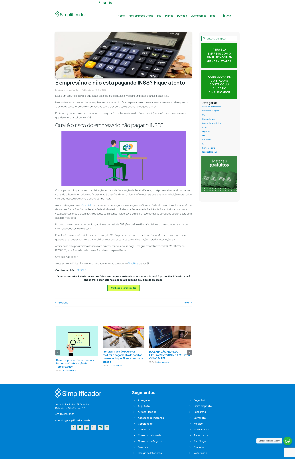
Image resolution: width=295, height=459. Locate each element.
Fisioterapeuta (203, 406)
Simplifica (133, 263)
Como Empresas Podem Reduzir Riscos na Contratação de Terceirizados (75, 363)
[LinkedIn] (86, 427)
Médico (198, 423)
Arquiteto (144, 406)
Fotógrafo (200, 412)
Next (186, 302)
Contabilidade (208, 119)
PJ (203, 144)
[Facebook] (73, 427)
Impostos (206, 131)
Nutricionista (201, 429)
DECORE (81, 270)
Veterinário (200, 453)
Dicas (204, 127)
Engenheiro (200, 400)
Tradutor (199, 447)
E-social (86, 205)
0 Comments (69, 370)
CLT (204, 115)
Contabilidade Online (211, 123)
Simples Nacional (209, 152)
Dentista (143, 447)
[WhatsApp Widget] (287, 441)
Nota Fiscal (207, 139)
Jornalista (200, 418)
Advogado (144, 400)
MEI (203, 135)
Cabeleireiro (145, 423)
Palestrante (201, 435)
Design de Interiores (150, 453)
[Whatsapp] (106, 427)
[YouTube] (80, 427)
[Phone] (93, 427)
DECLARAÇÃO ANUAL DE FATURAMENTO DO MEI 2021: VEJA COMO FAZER (169, 355)
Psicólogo (200, 441)
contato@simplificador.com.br (73, 420)
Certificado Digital (210, 111)
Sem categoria (208, 148)
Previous (63, 302)
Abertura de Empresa (211, 107)
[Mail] (100, 427)
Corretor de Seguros (150, 441)
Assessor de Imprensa (151, 418)
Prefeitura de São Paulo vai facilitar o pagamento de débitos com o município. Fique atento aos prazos (123, 356)
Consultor (144, 429)
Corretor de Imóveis (149, 435)
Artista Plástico (147, 412)
